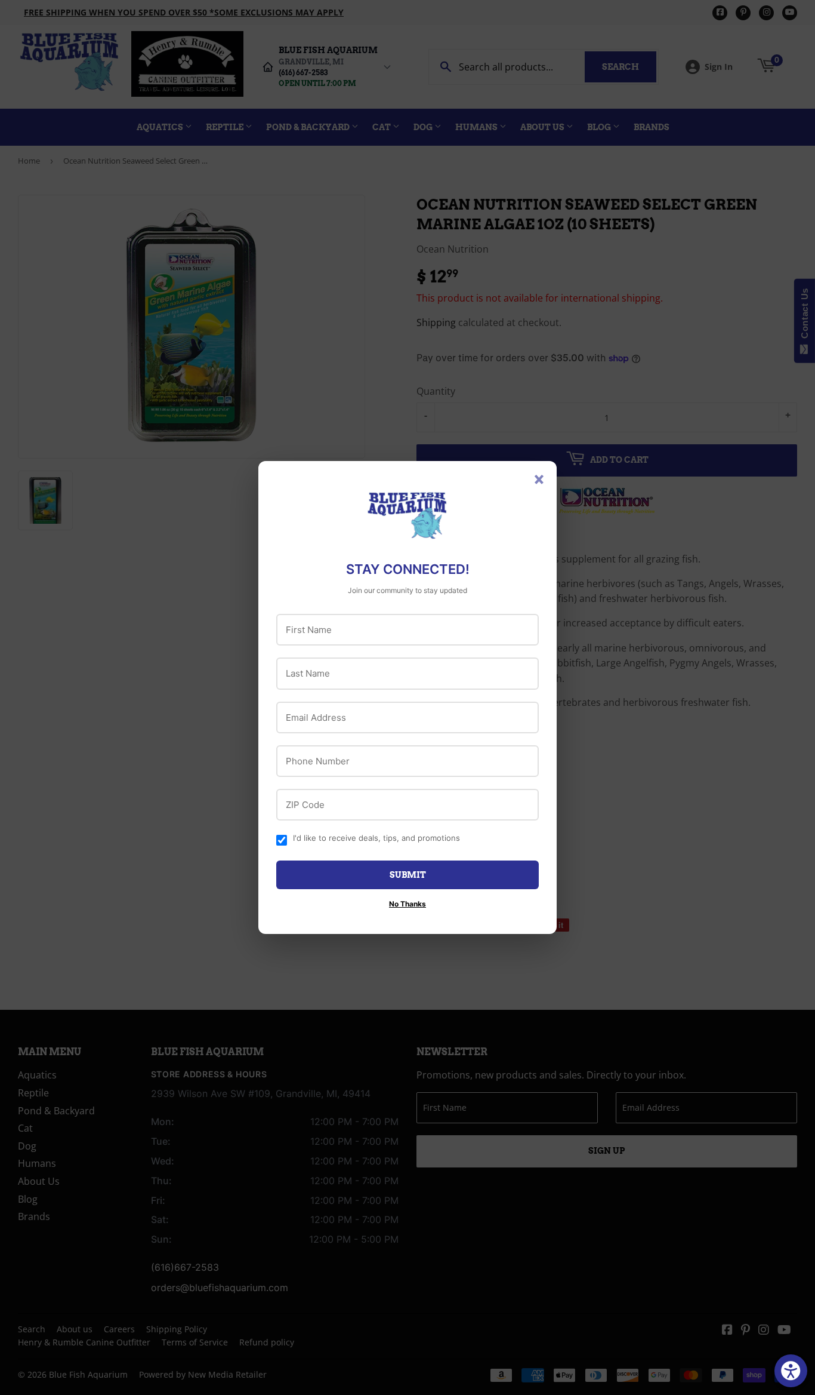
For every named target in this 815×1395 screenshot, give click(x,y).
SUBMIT (408, 875)
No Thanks (407, 903)
